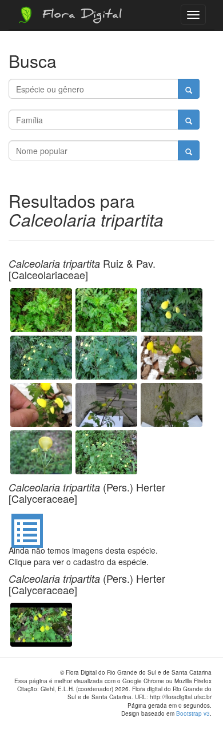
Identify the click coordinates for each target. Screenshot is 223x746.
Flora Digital (79, 16)
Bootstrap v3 (193, 713)
